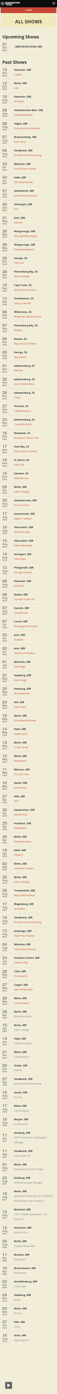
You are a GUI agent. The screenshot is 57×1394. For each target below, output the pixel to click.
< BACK (28, 10)
